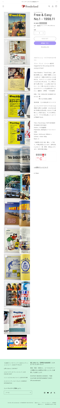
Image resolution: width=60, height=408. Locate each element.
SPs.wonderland (15, 402)
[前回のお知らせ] (3, 1)
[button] (3, 6)
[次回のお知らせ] (57, 1)
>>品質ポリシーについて (41, 167)
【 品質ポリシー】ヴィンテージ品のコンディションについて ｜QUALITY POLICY (16, 364)
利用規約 (54, 402)
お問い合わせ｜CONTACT (11, 368)
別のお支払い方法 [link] (45, 46)
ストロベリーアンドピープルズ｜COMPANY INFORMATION (15, 382)
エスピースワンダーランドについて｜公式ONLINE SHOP (15, 373)
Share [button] (37, 173)
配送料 (38, 25)
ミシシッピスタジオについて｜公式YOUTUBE (16, 377)
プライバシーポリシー (46, 402)
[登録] (30, 392)
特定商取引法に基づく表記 (50, 404)
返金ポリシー (37, 402)
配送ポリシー (41, 404)
